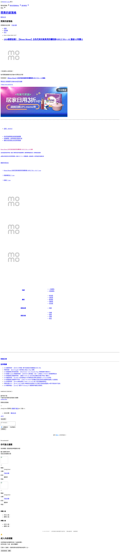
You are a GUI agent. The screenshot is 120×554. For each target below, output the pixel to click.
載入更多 (3, 419)
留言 (17, 408)
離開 (9, 550)
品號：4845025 (8, 128)
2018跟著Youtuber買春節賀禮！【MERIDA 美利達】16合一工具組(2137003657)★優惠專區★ (30, 373)
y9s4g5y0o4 (4, 399)
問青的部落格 (8, 12)
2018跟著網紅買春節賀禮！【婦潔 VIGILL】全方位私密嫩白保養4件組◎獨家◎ (27, 375)
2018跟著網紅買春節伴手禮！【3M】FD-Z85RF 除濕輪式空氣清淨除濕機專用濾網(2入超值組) (31, 379)
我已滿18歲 (4, 550)
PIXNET (48, 531)
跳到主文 (3, 17)
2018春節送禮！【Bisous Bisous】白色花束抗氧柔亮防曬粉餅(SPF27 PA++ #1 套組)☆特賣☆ (43, 39)
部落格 (6, 30)
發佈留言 (3, 429)
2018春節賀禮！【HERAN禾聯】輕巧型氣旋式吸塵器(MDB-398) (22, 368)
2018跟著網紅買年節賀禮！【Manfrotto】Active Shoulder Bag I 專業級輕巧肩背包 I (27, 371)
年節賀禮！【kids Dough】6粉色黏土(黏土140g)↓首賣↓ (19, 370)
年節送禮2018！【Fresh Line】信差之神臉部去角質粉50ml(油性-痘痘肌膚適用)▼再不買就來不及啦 (32, 383)
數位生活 (13, 413)
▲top (2, 416)
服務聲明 (75, 531)
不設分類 (14, 25)
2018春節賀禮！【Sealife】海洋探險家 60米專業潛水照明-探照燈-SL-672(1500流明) (27, 377)
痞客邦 (14, 408)
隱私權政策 (69, 531)
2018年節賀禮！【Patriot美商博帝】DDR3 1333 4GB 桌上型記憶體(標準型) (25, 381)
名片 (5, 32)
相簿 (5, 28)
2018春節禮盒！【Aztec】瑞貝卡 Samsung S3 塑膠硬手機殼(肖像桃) (23, 385)
